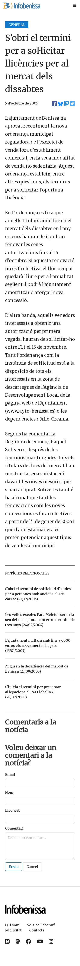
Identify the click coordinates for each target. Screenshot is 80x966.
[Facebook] (28, 941)
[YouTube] (40, 941)
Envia (13, 866)
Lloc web (12, 810)
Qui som (12, 925)
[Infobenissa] (21, 5)
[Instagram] (51, 941)
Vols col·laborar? (41, 925)
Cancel (32, 866)
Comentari (14, 828)
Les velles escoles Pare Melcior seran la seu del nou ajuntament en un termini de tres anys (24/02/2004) (40, 619)
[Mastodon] (18, 941)
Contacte (36, 930)
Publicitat (13, 930)
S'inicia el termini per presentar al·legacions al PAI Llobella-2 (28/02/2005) (33, 692)
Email (10, 774)
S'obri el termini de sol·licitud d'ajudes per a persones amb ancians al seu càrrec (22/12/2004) (38, 594)
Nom (9, 792)
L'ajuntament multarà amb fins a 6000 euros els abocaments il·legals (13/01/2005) (37, 645)
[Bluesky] (7, 941)
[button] (74, 5)
